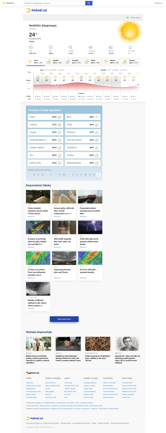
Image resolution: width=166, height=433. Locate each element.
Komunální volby (31, 397)
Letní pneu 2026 (127, 383)
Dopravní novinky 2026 (129, 388)
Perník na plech (88, 397)
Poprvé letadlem (108, 386)
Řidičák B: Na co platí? (129, 391)
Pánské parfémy (114, 408)
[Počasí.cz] (36, 10)
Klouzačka (69, 406)
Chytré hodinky (103, 408)
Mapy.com (40, 403)
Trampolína (54, 406)
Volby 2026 (29, 383)
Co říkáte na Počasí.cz (34, 423)
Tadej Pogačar (49, 391)
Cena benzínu (70, 403)
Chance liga (68, 383)
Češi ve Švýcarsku (108, 391)
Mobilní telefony (45, 408)
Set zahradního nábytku (81, 406)
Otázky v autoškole (128, 394)
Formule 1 (67, 394)
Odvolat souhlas (103, 423)
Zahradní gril (93, 406)
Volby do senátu (31, 394)
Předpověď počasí (49, 403)
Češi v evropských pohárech (84, 403)
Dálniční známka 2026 (129, 386)
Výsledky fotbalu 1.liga (71, 386)
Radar (94, 423)
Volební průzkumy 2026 (33, 386)
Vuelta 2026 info (50, 383)
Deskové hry (86, 408)
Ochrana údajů (65, 423)
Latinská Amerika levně (110, 394)
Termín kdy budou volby (33, 391)
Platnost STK (126, 397)
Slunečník (62, 406)
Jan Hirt (47, 388)
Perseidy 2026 (60, 403)
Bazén (37, 406)
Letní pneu (78, 408)
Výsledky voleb (30, 388)
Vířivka (100, 406)
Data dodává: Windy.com (81, 423)
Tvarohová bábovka (90, 391)
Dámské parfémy (68, 408)
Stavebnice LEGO (56, 408)
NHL (65, 397)
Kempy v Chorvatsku (109, 383)
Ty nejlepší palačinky (90, 383)
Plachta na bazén (45, 406)
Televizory (94, 408)
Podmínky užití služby (51, 423)
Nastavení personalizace (120, 423)
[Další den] (137, 84)
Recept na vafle (88, 394)
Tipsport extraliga (69, 388)
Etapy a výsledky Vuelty (52, 386)
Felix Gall (48, 394)
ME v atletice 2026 (70, 391)
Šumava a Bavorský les (110, 388)
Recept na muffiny (89, 386)
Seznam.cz (158, 3)
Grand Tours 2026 (50, 397)
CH (64, 174)
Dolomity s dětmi (108, 397)
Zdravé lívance (88, 388)
